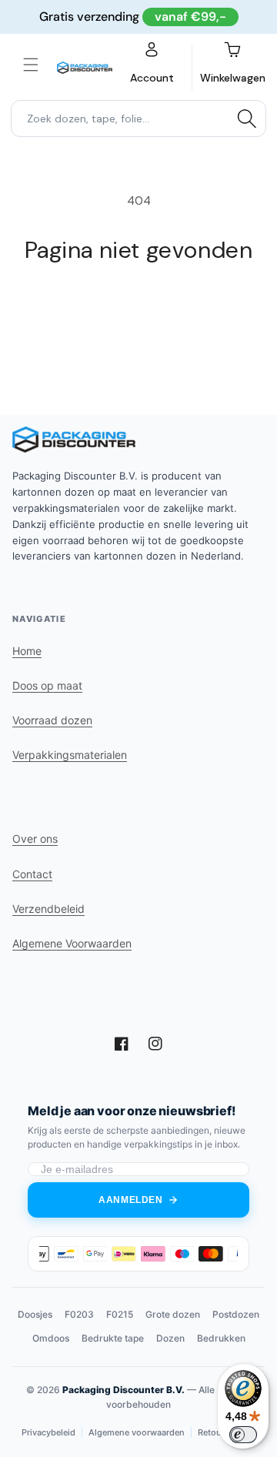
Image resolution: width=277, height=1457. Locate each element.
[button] (31, 65)
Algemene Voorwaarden (72, 943)
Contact (32, 874)
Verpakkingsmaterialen (69, 754)
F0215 (119, 1314)
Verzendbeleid (48, 908)
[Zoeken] (247, 118)
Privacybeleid (48, 1432)
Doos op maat (47, 685)
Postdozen (235, 1314)
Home (27, 650)
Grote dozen (172, 1314)
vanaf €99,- (190, 16)
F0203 (79, 1314)
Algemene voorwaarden (136, 1432)
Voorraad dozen (52, 720)
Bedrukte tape (113, 1338)
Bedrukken (221, 1338)
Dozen (170, 1338)
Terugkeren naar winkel (138, 306)
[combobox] (138, 118)
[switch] (243, 1434)
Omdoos (50, 1338)
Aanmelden (130, 1200)
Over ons (35, 838)
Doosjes (35, 1314)
